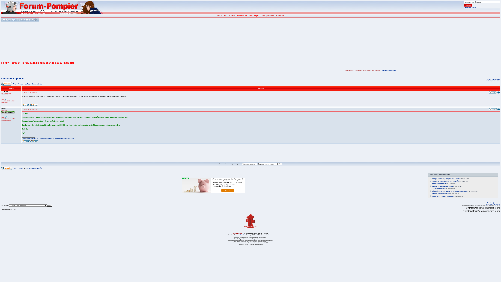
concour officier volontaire (441, 193)
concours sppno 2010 (14, 78)
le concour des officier (439, 183)
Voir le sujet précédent (493, 80)
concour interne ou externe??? (442, 186)
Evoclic (242, 235)
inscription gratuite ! (389, 70)
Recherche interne (470, 7)
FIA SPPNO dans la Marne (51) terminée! (445, 181)
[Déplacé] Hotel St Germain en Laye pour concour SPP (450, 191)
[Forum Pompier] (52, 13)
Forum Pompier (18, 84)
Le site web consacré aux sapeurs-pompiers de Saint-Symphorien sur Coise (48, 138)
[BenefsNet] (213, 193)
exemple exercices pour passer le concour (446, 179)
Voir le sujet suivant (493, 79)
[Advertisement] (250, 41)
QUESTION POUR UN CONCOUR (443, 196)
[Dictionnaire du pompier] (27, 19)
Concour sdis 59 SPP (439, 188)
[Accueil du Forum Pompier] (9, 19)
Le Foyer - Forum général (33, 84)
